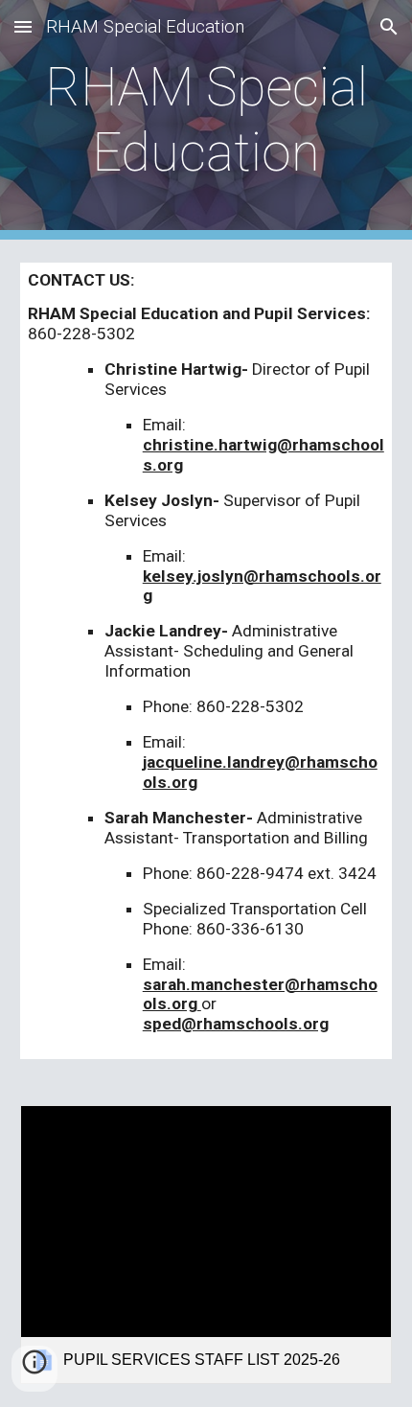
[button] (23, 26)
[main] (206, 120)
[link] (206, 1244)
